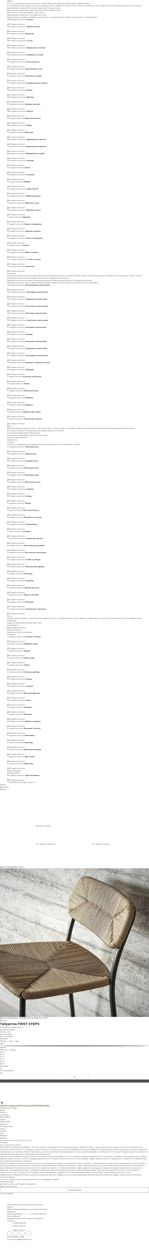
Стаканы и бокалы (14, 618)
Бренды (3, 789)
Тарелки (16, 625)
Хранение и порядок (25, 431)
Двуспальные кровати (15, 10)
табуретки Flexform (16, 1106)
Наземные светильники (16, 280)
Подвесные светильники (59, 278)
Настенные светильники (58, 276)
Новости (43, 1214)
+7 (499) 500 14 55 (14, 782)
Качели (62, 17)
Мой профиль (38, 1218)
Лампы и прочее (135, 276)
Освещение (11, 273)
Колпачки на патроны (23, 283)
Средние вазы (34, 433)
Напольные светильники (78, 276)
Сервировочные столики (125, 6)
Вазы (9, 428)
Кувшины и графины (86, 618)
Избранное (11, 1218)
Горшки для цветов (98, 428)
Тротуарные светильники (82, 280)
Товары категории (17, 24)
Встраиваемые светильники (18, 278)
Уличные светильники (96, 276)
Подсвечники (12, 440)
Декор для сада (39, 431)
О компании (35, 1214)
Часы (13, 428)
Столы (35, 6)
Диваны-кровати (20, 8)
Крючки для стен (59, 444)
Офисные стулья (39, 15)
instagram (22, 1233)
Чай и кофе (128, 618)
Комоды (10, 13)
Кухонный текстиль (116, 618)
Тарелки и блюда (57, 618)
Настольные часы (40, 435)
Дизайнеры (4, 787)
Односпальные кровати (34, 10)
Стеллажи (23, 13)
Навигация (18, 1205)
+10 (11, 22)
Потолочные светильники (17, 276)
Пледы (9, 437)
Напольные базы (44, 283)
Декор (9, 426)
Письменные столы (91, 6)
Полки (16, 13)
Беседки (10, 17)
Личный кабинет (28, 1205)
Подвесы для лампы (74, 283)
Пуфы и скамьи (71, 17)
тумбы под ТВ (39, 13)
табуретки (4, 1106)
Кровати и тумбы (39, 3)
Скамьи (138, 6)
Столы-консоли (77, 6)
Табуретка (8, 1024)
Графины (10, 630)
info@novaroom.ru (28, 782)
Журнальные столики (47, 6)
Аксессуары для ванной (115, 428)
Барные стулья (18, 6)
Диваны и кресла (26, 3)
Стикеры (10, 442)
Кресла (30, 8)
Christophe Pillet (6, 1126)
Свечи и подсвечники (69, 428)
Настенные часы (26, 435)
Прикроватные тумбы (52, 10)
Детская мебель (13, 773)
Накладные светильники (39, 278)
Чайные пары (32, 623)
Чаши (24, 627)
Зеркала (19, 428)
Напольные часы (13, 435)
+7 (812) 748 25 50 (19, 1226)
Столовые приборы (42, 618)
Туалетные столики (107, 6)
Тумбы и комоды (13, 444)
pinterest (29, 1233)
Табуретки (29, 6)
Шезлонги (57, 8)
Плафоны (54, 283)
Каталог (3, 785)
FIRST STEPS (5, 1117)
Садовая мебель (83, 3)
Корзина (19, 1218)
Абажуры (10, 283)
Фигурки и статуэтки (52, 428)
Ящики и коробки (73, 444)
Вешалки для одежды (28, 444)
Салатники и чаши (71, 618)
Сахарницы (11, 632)
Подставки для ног (40, 8)
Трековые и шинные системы (117, 276)
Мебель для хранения (55, 3)
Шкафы (30, 13)
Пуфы (50, 8)
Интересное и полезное (54, 431)
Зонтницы (41, 444)
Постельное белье (20, 437)
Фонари (29, 280)
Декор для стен (84, 428)
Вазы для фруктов (14, 627)
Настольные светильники (38, 276)
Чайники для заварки (24, 632)
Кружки (23, 623)
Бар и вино (137, 618)
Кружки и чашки (28, 618)
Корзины (49, 444)
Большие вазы (12, 433)
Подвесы (62, 283)
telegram (9, 1233)
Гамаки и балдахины (22, 17)
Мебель (10, 1)
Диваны (10, 8)
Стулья (9, 6)
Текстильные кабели (90, 283)
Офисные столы (27, 15)
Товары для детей (14, 771)
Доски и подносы (101, 618)
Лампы (34, 283)
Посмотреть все (74, 1190)
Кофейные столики (63, 6)
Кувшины (18, 630)
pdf (1, 1073)
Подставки (11, 634)
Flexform (3, 1020)
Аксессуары (11, 621)
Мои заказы (27, 1218)
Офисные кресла (13, 15)
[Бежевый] (74, 1045)
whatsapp (16, 1233)
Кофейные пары (13, 623)
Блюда (9, 625)
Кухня (9, 616)
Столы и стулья (13, 3)
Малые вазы (23, 433)
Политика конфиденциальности (19, 1239)
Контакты (39, 1205)
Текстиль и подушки (36, 428)
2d (1, 1068)
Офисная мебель (70, 3)
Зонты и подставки (51, 17)
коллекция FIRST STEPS (33, 1106)
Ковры (25, 428)
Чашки (39, 623)
